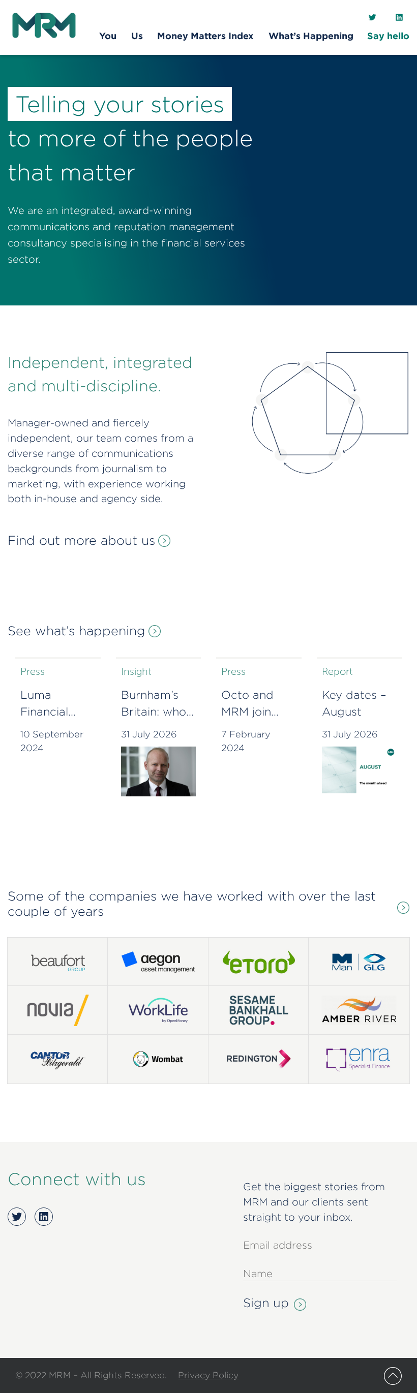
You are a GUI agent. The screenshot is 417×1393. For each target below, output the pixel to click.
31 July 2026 (149, 734)
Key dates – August (354, 703)
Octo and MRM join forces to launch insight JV (250, 704)
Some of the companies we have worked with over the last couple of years (192, 903)
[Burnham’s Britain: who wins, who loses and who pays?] (158, 771)
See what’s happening (76, 630)
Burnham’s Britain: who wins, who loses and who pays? (153, 704)
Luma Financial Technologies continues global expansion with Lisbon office (56, 704)
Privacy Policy (208, 1375)
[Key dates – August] (359, 770)
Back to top (393, 1376)
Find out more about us (81, 540)
